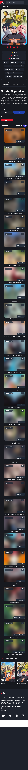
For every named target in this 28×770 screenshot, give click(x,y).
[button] (8, 673)
